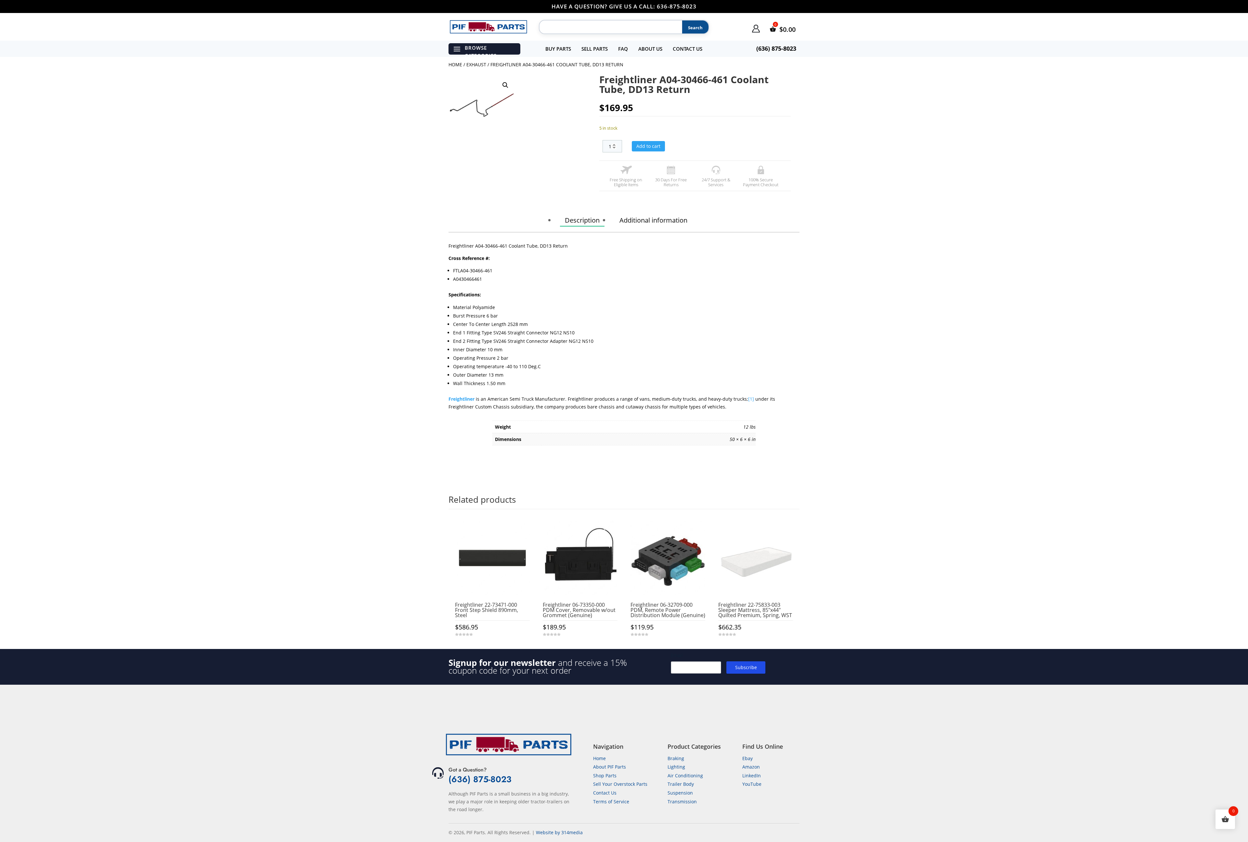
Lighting (676, 767)
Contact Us (687, 48)
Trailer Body (681, 784)
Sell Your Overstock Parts (620, 784)
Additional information (653, 220)
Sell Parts (594, 48)
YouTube (751, 784)
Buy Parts (558, 48)
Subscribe (746, 667)
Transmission (682, 801)
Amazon (751, 767)
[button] (505, 85)
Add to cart (648, 146)
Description (582, 220)
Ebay (747, 758)
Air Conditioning (685, 775)
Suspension (680, 793)
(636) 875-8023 (480, 779)
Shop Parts (605, 775)
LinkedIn (751, 775)
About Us (650, 48)
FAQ (623, 48)
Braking (676, 758)
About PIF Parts (609, 767)
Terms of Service (611, 801)
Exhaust (476, 64)
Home (455, 64)
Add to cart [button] (492, 647)
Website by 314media (559, 832)
